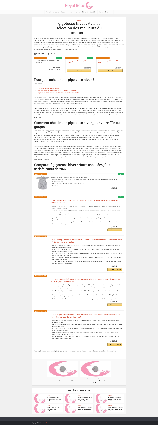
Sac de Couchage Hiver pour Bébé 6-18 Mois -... (110, 61)
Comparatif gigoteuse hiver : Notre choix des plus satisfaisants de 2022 (58, 93)
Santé (101, 12)
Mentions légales (45, 423)
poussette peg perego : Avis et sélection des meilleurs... (115, 399)
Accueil (48, 12)
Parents (77, 12)
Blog (106, 12)
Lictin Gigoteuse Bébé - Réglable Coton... (77, 61)
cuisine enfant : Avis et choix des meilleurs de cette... (115, 409)
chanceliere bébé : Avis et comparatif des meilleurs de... (85, 399)
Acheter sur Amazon (80, 70)
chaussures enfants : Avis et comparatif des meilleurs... (54, 399)
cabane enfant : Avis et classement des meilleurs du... (54, 409)
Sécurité (85, 12)
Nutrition (93, 12)
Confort (63, 12)
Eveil (70, 12)
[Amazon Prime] (58, 65)
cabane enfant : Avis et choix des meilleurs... (85, 408)
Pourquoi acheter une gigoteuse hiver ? (48, 88)
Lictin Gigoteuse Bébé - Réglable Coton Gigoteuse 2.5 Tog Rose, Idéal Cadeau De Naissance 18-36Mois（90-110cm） (84, 201)
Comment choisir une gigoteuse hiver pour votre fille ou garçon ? (56, 90)
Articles (56, 12)
